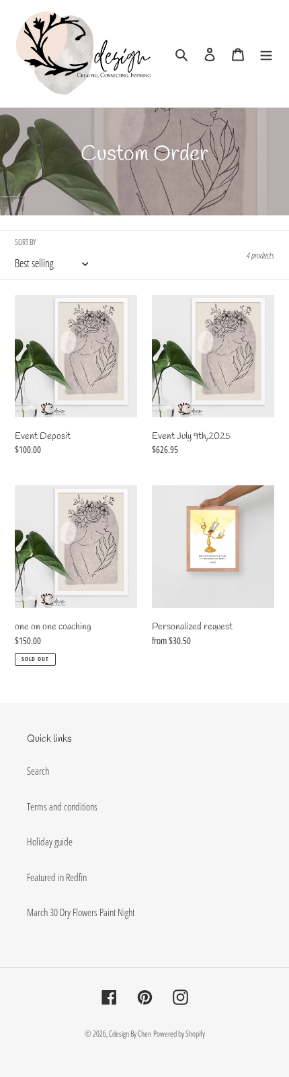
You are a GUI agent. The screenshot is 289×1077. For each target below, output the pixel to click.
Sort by (25, 242)
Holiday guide (50, 841)
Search (38, 770)
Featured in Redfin (57, 877)
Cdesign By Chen (130, 1033)
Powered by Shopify (179, 1033)
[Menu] (266, 53)
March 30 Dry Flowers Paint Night (80, 912)
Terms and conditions (62, 806)
